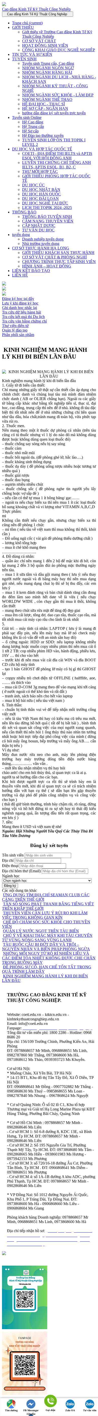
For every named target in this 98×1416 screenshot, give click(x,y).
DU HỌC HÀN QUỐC (41, 194)
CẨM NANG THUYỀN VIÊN (47, 221)
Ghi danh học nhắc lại (19, 308)
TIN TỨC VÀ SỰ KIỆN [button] (32, 54)
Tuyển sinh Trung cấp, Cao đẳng (48, 63)
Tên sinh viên (13, 855)
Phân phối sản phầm (18, 335)
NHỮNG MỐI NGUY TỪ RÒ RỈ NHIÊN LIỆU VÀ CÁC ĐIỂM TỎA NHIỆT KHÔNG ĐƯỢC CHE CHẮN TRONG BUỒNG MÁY (48, 958)
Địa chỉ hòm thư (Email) (21, 871)
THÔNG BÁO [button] (24, 212)
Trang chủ (27, 23)
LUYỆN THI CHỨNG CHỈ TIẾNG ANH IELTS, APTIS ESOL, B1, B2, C (56, 164)
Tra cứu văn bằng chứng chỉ (24, 321)
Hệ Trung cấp (33, 126)
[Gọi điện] (50, 1401)
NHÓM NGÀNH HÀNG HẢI (47, 72)
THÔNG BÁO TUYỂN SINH (47, 216)
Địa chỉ (8, 860)
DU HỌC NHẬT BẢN (41, 189)
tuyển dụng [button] (21, 234)
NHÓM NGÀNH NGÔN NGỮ (48, 68)
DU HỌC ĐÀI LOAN (40, 198)
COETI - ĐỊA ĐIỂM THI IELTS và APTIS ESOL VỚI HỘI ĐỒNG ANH (57, 155)
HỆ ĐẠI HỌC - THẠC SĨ (43, 104)
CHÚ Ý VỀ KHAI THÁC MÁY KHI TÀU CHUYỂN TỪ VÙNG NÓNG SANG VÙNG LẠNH (47, 937)
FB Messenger (30, 1410)
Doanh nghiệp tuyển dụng (43, 239)
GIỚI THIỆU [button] (23, 27)
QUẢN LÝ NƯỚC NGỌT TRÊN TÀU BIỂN (41, 931)
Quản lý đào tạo (14, 330)
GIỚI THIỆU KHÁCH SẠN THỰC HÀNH (58, 252)
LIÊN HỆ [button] (20, 275)
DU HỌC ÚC (33, 185)
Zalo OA (70, 1410)
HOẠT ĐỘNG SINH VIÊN (45, 45)
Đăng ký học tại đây (18, 299)
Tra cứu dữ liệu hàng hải (21, 312)
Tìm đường (11, 1410)
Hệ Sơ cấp (30, 131)
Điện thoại (10, 866)
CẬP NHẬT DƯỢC (38, 225)
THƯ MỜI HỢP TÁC (40, 171)
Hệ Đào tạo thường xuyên (43, 135)
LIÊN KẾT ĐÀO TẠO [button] (31, 270)
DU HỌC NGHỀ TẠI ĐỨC (45, 203)
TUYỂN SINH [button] (24, 59)
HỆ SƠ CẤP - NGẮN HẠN (45, 108)
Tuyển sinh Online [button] (26, 117)
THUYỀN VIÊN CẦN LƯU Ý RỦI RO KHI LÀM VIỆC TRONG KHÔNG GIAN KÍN (44, 915)
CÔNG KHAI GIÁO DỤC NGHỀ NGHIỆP (58, 50)
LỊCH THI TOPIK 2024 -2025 (47, 207)
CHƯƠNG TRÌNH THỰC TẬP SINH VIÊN (59, 261)
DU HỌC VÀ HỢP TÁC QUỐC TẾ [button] (42, 149)
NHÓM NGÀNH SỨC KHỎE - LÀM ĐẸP (57, 95)
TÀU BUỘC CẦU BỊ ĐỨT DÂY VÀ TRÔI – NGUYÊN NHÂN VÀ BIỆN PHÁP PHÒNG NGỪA (46, 946)
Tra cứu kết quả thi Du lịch (23, 317)
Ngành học (11, 876)
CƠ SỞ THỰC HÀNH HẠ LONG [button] (40, 248)
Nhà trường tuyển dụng (40, 243)
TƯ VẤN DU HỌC (38, 230)
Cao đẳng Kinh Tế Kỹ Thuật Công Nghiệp (36, 9)
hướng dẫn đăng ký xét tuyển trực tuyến (54, 113)
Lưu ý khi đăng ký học (20, 303)
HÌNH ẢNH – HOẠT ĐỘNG (46, 266)
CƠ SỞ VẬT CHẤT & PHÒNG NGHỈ (54, 257)
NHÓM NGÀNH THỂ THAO (47, 99)
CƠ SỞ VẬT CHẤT (39, 41)
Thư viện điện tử (15, 326)
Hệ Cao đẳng (32, 122)
